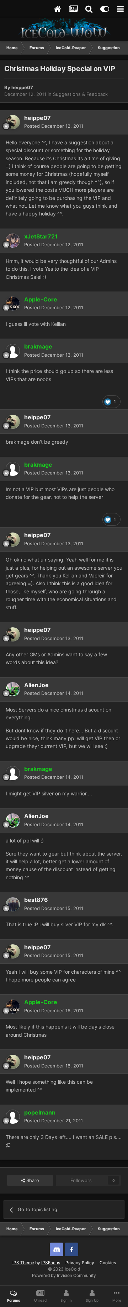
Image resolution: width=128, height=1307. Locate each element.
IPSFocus (50, 1262)
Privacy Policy (79, 1262)
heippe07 (22, 87)
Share (32, 1180)
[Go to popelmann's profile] (13, 1117)
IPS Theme (23, 1262)
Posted (53, 126)
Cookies (108, 1262)
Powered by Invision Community (64, 1275)
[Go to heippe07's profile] (13, 122)
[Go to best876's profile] (13, 904)
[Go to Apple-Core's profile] (13, 303)
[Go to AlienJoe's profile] (13, 689)
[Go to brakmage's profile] (13, 351)
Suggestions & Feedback (80, 94)
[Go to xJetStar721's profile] (13, 241)
